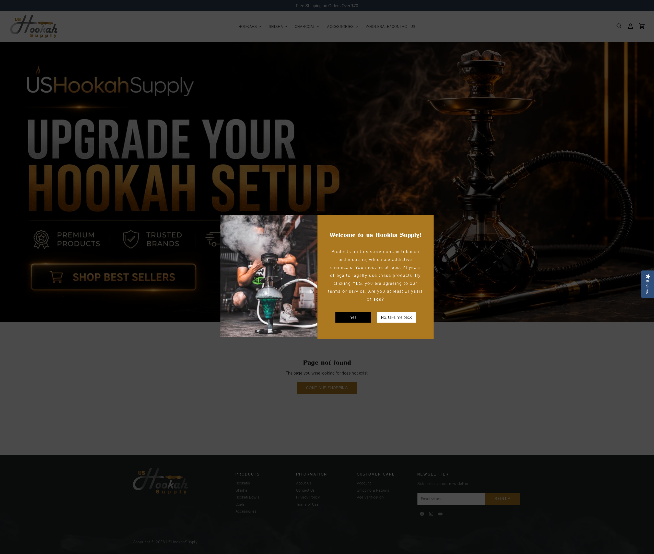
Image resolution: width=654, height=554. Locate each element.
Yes (353, 317)
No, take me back (396, 317)
